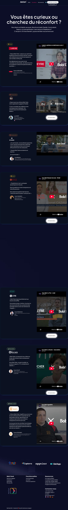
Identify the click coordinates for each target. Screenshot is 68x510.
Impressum (9, 479)
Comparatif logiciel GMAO (51, 479)
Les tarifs (28, 479)
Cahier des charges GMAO (51, 481)
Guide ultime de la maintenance (52, 482)
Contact (47, 493)
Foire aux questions (30, 481)
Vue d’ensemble (30, 478)
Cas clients (34, 2)
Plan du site (9, 482)
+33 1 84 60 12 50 (49, 490)
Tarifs (29, 2)
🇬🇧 (48, 496)
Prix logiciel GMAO (49, 478)
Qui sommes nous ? (50, 495)
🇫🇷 (45, 496)
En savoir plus (51, 117)
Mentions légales (11, 478)
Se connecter (41, 2)
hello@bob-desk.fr (49, 492)
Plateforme (22, 2)
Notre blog (9, 481)
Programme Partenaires (50, 484)
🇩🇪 (52, 496)
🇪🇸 (50, 496)
